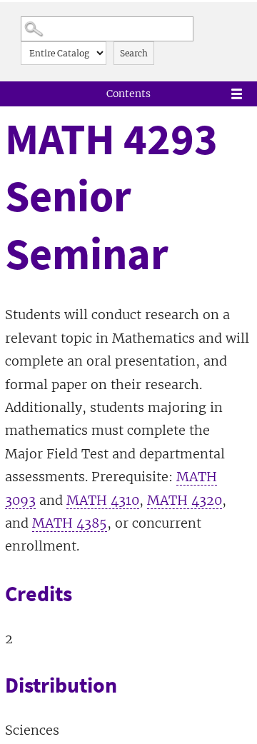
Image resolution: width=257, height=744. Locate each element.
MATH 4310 (102, 500)
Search (134, 53)
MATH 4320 (184, 500)
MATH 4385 (69, 523)
